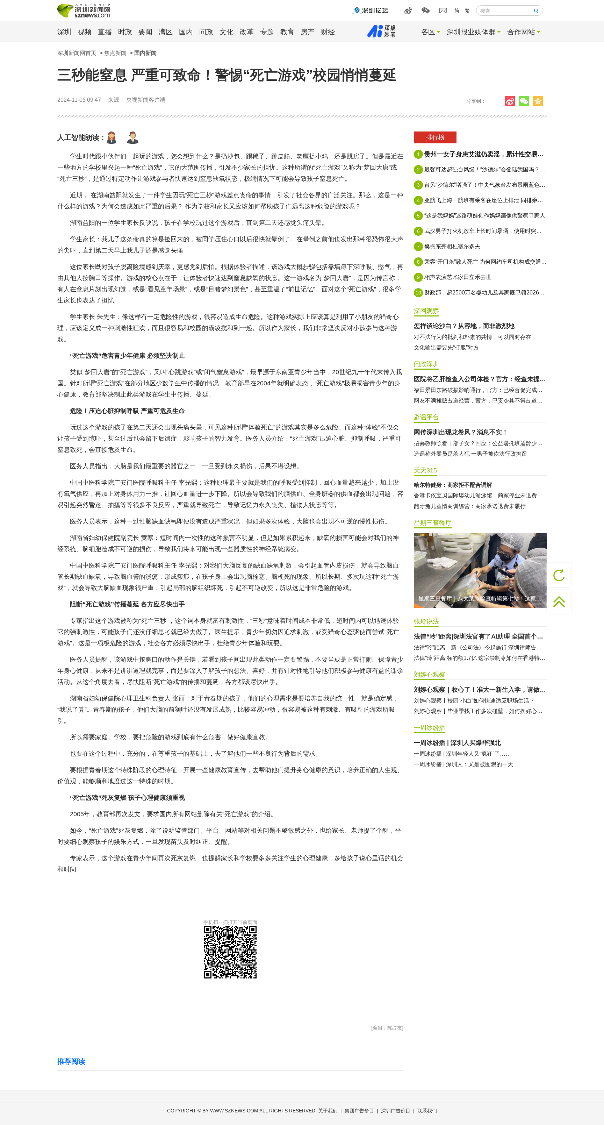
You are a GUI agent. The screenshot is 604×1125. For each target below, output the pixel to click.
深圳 (64, 32)
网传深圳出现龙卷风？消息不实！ (461, 432)
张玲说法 (426, 621)
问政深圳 (426, 364)
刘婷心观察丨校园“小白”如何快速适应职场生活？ (474, 701)
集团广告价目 (359, 1110)
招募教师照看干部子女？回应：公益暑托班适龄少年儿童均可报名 (480, 443)
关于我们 (328, 1110)
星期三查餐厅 (433, 522)
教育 (287, 32)
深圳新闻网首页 (76, 53)
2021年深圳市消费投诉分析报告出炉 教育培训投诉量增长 (480, 506)
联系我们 (427, 1110)
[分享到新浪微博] (512, 101)
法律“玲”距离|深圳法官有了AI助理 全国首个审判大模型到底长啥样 (480, 636)
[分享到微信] (526, 101)
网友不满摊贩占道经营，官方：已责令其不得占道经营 (480, 401)
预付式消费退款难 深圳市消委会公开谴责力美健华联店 (480, 485)
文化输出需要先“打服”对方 (446, 347)
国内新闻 (145, 53)
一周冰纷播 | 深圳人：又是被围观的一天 (463, 764)
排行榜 (435, 137)
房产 (308, 32)
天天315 (425, 470)
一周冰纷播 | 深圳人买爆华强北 (457, 742)
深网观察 (426, 310)
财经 (328, 32)
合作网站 (521, 32)
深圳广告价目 (395, 1110)
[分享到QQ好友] (540, 101)
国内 (186, 32)
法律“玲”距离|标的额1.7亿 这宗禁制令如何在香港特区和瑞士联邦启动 (480, 658)
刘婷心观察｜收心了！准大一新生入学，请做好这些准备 (480, 689)
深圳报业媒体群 (471, 32)
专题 (267, 32)
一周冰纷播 (429, 727)
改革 (247, 32)
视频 (85, 32)
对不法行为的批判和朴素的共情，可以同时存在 (472, 337)
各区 (428, 32)
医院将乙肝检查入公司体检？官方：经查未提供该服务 (480, 379)
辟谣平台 (426, 417)
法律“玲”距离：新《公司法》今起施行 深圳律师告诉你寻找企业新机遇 (480, 647)
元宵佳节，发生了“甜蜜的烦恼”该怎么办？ (466, 495)
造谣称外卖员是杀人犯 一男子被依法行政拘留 (470, 454)
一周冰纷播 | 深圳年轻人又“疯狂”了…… (462, 754)
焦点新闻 (115, 53)
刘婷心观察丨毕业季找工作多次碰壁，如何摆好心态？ (480, 711)
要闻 (145, 32)
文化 (226, 32)
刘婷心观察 (429, 674)
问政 (206, 32)
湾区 (166, 32)
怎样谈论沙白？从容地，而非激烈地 (464, 325)
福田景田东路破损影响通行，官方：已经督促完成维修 (480, 390)
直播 (105, 32)
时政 (125, 32)
